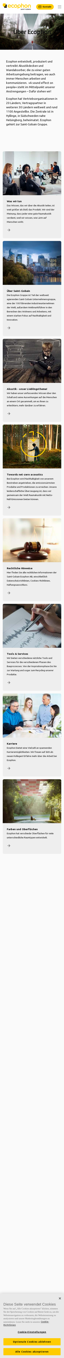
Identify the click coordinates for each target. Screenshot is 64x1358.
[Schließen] (60, 1298)
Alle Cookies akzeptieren (32, 1351)
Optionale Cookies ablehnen (32, 1341)
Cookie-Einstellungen (32, 1332)
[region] (32, 1326)
